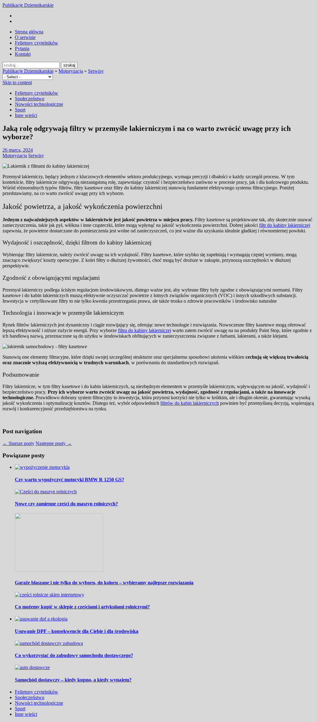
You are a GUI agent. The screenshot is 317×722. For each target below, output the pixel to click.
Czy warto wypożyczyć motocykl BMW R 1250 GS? (69, 479)
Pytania (22, 48)
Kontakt (23, 54)
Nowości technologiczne (39, 104)
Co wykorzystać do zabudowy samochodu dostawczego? (74, 655)
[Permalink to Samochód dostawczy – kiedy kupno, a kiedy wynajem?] (32, 667)
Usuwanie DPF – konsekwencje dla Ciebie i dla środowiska (76, 631)
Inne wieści (26, 115)
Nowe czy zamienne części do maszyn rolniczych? (66, 503)
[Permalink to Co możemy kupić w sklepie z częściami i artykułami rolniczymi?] (49, 594)
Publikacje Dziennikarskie (28, 5)
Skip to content (17, 82)
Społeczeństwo (29, 98)
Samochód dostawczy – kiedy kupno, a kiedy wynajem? (73, 679)
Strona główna (29, 31)
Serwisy (96, 71)
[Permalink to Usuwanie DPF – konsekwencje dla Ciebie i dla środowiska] (41, 618)
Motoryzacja (71, 71)
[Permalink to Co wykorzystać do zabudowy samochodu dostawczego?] (49, 643)
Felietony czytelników (36, 42)
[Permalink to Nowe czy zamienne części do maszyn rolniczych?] (46, 491)
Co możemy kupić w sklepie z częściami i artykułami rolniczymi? (82, 606)
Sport (20, 109)
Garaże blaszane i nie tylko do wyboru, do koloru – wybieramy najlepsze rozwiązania (104, 582)
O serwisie (25, 37)
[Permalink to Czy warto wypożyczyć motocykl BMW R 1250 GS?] (42, 467)
